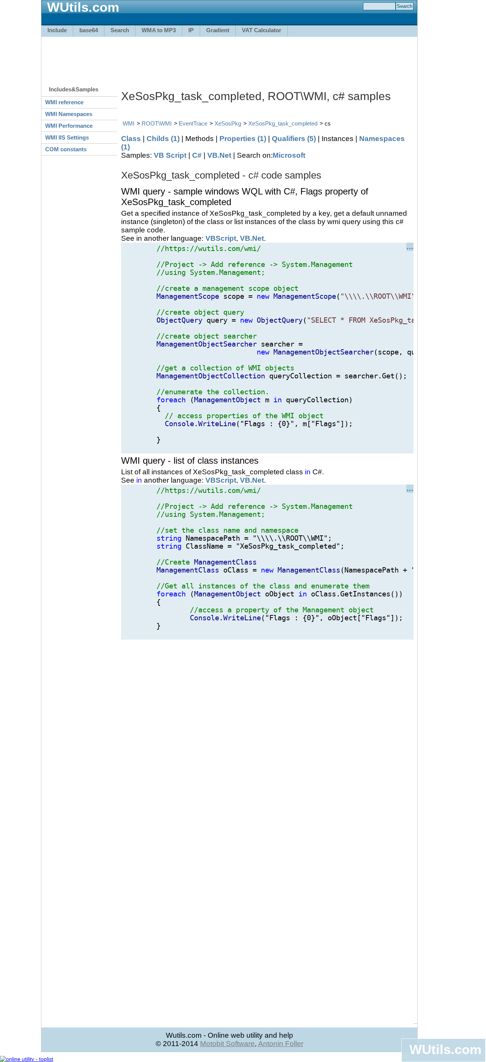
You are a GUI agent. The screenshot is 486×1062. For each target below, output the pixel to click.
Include (57, 30)
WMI (128, 123)
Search (119, 30)
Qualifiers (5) (294, 139)
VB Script (170, 155)
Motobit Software (227, 1044)
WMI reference (64, 102)
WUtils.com (445, 1049)
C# (197, 155)
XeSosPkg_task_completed (282, 123)
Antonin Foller (280, 1044)
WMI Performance (69, 125)
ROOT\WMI (157, 123)
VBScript (220, 238)
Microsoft (289, 155)
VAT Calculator (261, 30)
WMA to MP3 (159, 30)
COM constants (66, 149)
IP (191, 30)
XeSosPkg (228, 123)
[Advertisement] (229, 58)
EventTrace (193, 123)
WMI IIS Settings (67, 137)
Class (131, 139)
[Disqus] (267, 734)
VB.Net (219, 155)
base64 (88, 30)
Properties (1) (242, 139)
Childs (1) (163, 139)
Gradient (217, 30)
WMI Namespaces (68, 114)
